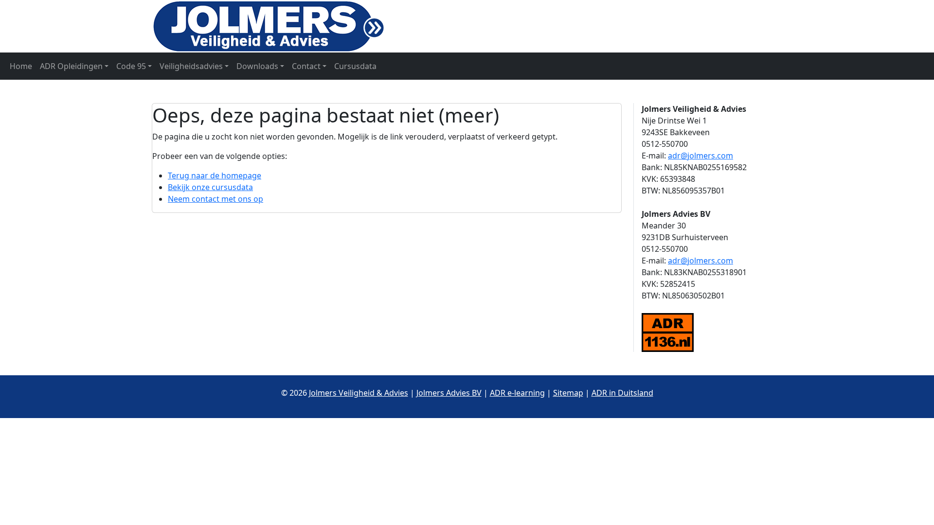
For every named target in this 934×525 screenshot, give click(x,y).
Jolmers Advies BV (449, 392)
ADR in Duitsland (622, 392)
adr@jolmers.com (700, 155)
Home (21, 66)
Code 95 (131, 66)
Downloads (257, 66)
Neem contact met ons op (215, 198)
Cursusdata (355, 66)
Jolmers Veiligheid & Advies (358, 392)
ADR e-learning (517, 392)
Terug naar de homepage (214, 175)
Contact (306, 66)
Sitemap (568, 392)
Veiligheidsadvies (191, 66)
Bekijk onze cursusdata (210, 187)
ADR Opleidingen (71, 66)
